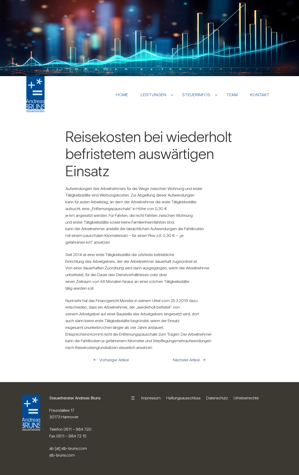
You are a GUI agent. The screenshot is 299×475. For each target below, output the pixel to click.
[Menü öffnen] (133, 398)
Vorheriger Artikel (114, 359)
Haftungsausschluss (183, 397)
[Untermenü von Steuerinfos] (216, 94)
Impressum (151, 397)
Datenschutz (217, 397)
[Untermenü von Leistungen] (172, 94)
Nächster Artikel (186, 359)
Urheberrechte (246, 397)
